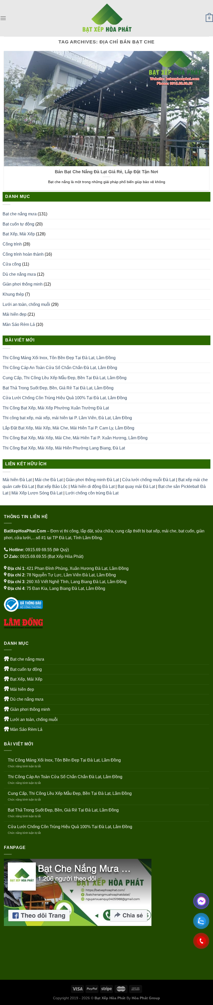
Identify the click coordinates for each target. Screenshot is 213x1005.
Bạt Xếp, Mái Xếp (19, 234)
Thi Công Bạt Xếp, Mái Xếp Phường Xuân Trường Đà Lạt (56, 408)
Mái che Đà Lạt (49, 480)
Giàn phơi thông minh (23, 284)
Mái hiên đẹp (14, 314)
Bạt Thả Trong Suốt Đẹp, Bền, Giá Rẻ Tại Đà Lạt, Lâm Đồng (58, 388)
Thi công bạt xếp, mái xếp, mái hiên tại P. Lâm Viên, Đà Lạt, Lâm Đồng (67, 418)
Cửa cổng (12, 264)
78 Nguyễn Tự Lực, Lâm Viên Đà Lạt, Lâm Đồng (71, 575)
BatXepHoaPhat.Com (25, 531)
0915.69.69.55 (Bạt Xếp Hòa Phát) (51, 556)
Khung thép (13, 294)
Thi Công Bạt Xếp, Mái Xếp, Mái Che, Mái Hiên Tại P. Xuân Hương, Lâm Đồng (75, 438)
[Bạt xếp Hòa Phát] (106, 18)
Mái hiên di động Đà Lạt (93, 486)
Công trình (12, 244)
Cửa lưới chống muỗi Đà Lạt (148, 480)
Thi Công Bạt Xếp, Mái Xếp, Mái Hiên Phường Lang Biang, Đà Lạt (64, 448)
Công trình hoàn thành (23, 254)
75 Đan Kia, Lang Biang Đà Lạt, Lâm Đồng (65, 588)
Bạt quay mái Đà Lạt (136, 486)
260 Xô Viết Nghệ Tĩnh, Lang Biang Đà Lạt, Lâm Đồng (76, 581)
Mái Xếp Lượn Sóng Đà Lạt (36, 493)
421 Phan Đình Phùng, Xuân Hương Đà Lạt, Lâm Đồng (77, 568)
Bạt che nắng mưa (20, 214)
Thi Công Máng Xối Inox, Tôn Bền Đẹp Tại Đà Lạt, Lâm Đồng (59, 358)
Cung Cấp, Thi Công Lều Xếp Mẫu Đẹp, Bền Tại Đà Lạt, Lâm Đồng (65, 378)
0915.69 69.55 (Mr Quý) (47, 549)
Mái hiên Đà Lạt (17, 480)
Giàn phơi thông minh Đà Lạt (92, 480)
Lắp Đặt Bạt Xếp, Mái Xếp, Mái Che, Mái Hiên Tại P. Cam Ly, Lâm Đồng (68, 428)
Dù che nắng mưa (19, 274)
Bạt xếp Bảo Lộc (52, 486)
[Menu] (3, 18)
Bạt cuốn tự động (18, 224)
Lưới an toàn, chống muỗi (26, 304)
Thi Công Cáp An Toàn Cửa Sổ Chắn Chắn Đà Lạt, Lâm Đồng (60, 367)
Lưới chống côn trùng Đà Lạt (91, 493)
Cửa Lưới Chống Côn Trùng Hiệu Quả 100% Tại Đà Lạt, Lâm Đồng (65, 398)
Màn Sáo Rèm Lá (19, 324)
